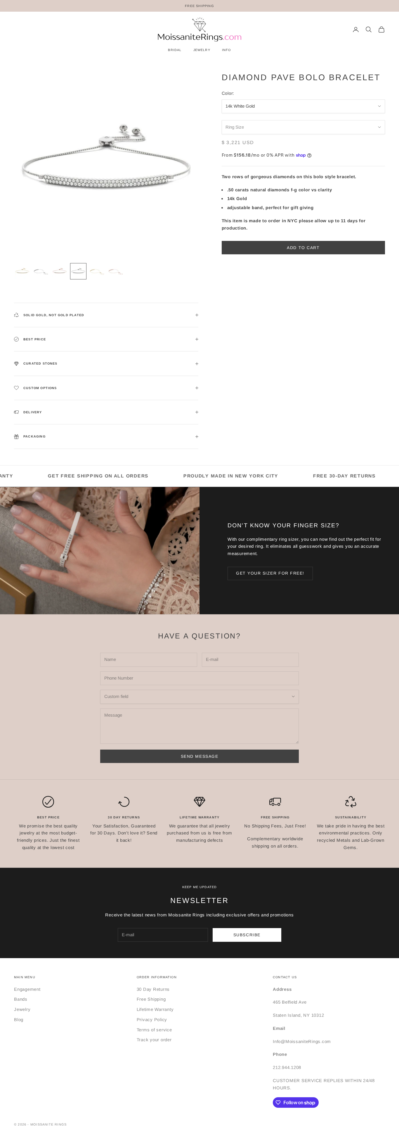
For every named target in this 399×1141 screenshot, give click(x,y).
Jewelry (22, 1009)
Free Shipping (151, 999)
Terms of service (154, 1029)
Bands (20, 999)
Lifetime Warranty (155, 1009)
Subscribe (247, 934)
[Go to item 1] (22, 271)
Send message (199, 756)
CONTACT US (285, 977)
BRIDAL (174, 50)
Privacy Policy (152, 1019)
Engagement (27, 989)
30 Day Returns (153, 989)
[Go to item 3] (59, 271)
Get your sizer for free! (270, 573)
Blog (18, 1019)
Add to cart (303, 247)
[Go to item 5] (97, 271)
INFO (226, 50)
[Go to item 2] (41, 271)
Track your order (154, 1039)
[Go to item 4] (78, 271)
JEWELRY (201, 50)
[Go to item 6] (115, 271)
